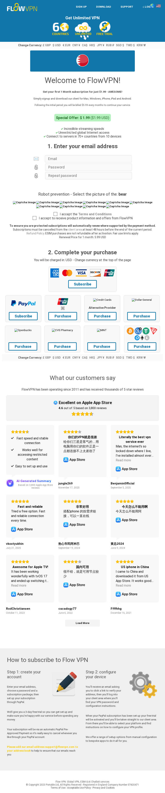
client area (75, 229)
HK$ (92, 45)
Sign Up (81, 6)
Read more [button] (123, 460)
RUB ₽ (110, 45)
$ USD (57, 45)
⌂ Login (148, 6)
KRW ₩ (141, 45)
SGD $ (120, 45)
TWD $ (130, 45)
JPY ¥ (100, 45)
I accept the (84, 214)
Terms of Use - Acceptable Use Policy (71, 787)
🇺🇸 (158, 5)
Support (127, 6)
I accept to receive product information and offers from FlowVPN (84, 218)
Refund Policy (35, 233)
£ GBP (47, 45)
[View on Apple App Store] (74, 460)
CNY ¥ (76, 45)
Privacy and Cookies (104, 787)
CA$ (85, 45)
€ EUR (66, 45)
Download (103, 6)
